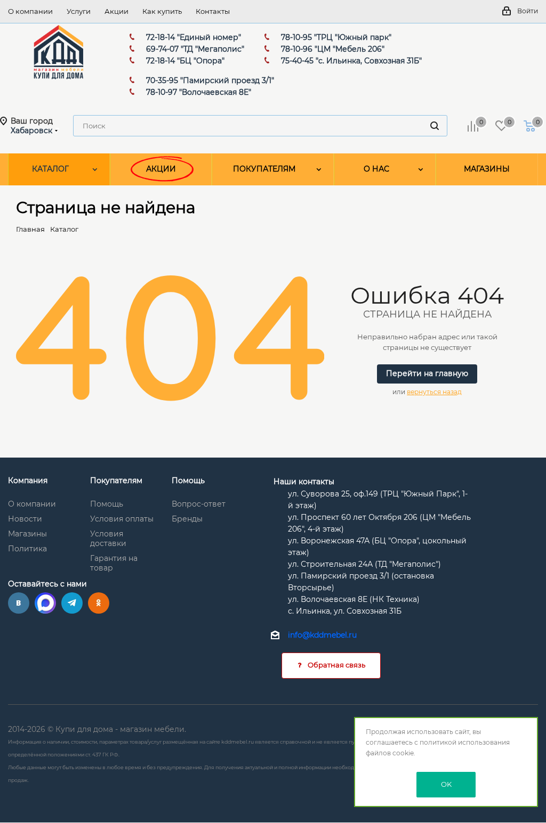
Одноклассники (98, 603)
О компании (32, 504)
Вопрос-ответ (199, 504)
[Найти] (434, 125)
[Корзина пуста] (529, 126)
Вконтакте (18, 603)
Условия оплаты (122, 519)
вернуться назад (434, 392)
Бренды (187, 519)
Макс (45, 603)
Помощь (106, 504)
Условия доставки (108, 538)
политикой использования (465, 742)
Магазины (27, 534)
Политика (27, 548)
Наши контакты (304, 481)
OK (446, 784)
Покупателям (116, 480)
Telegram (72, 603)
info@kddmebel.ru (322, 635)
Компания (27, 480)
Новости (25, 519)
